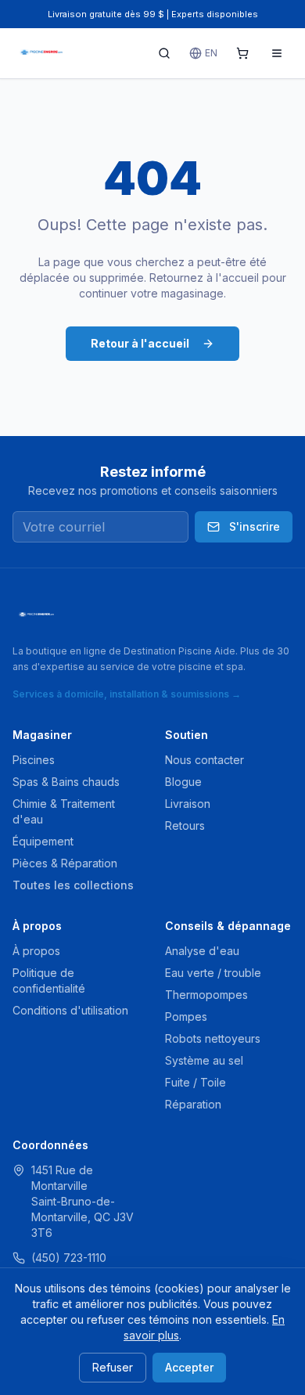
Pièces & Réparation (65, 863)
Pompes (186, 1016)
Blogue (183, 781)
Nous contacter (204, 759)
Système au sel (204, 1060)
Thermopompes (206, 994)
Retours (185, 825)
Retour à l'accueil (140, 343)
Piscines (34, 759)
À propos (36, 950)
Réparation (193, 1104)
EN (211, 53)
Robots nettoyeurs (212, 1038)
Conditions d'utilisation (70, 1010)
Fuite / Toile (195, 1082)
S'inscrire (254, 526)
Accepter (189, 1367)
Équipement (43, 841)
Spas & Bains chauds (66, 781)
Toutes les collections (73, 885)
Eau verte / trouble (213, 972)
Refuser (112, 1367)
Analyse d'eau (202, 950)
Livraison (187, 803)
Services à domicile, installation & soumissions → (127, 694)
